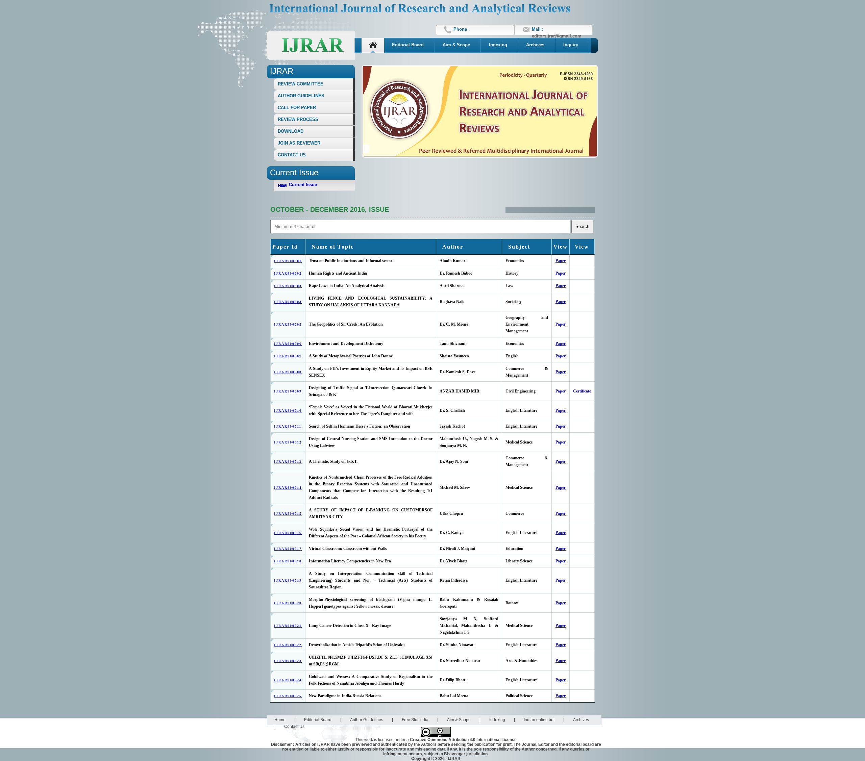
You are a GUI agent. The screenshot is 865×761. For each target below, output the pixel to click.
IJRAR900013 (288, 461)
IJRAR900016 (288, 533)
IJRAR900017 (288, 549)
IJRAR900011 (287, 426)
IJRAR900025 (288, 696)
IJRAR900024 (288, 680)
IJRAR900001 (288, 261)
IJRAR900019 (288, 580)
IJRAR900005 (288, 324)
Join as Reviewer (299, 143)
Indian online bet (539, 719)
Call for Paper (297, 107)
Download (290, 131)
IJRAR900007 (288, 356)
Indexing (498, 44)
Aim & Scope (456, 44)
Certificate (582, 391)
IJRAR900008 (288, 372)
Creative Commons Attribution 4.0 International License (463, 739)
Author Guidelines (301, 95)
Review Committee (300, 83)
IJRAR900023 (288, 661)
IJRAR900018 (288, 561)
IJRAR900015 (288, 513)
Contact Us (292, 154)
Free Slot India (415, 719)
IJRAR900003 (288, 286)
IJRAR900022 (288, 645)
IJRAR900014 (288, 487)
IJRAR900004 (288, 302)
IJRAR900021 (288, 626)
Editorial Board (408, 44)
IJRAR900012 (288, 442)
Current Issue (303, 184)
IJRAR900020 (288, 603)
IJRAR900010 (288, 410)
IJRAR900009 (288, 391)
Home (280, 719)
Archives (535, 44)
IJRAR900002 (288, 273)
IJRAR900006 (288, 344)
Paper (560, 260)
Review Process (298, 119)
